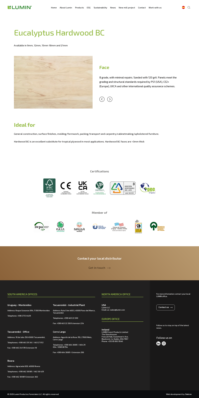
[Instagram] (164, 343)
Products (79, 7)
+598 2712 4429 (24, 316)
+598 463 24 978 (18, 348)
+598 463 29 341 (25, 342)
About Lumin (66, 7)
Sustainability (100, 7)
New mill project (127, 7)
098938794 (63, 347)
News (113, 7)
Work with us (155, 7)
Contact (142, 7)
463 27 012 (38, 342)
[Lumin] (19, 7)
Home (54, 7)
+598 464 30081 (71, 345)
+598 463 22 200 (71, 318)
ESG (89, 7)
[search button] (189, 7)
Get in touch (97, 267)
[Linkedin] (158, 343)
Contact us (164, 307)
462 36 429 (39, 371)
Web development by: (179, 394)
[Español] (183, 7)
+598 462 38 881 (25, 371)
